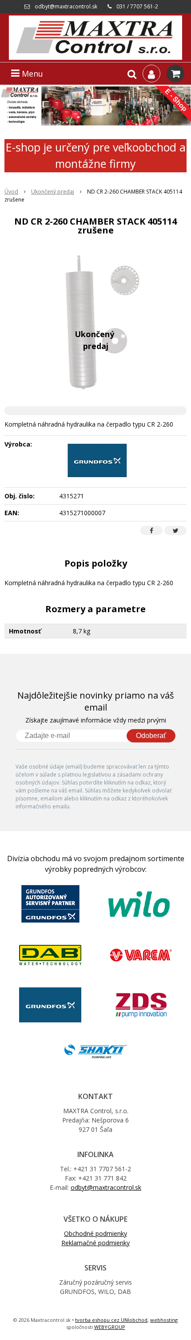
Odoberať (151, 735)
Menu (31, 73)
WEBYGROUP (109, 1327)
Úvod (11, 191)
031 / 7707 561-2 (137, 6)
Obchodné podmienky (95, 1233)
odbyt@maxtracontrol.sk (66, 6)
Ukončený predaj (52, 191)
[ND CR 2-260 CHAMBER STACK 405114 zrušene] (95, 323)
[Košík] (175, 73)
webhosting (164, 1320)
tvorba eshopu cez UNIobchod (111, 1320)
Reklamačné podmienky (95, 1243)
